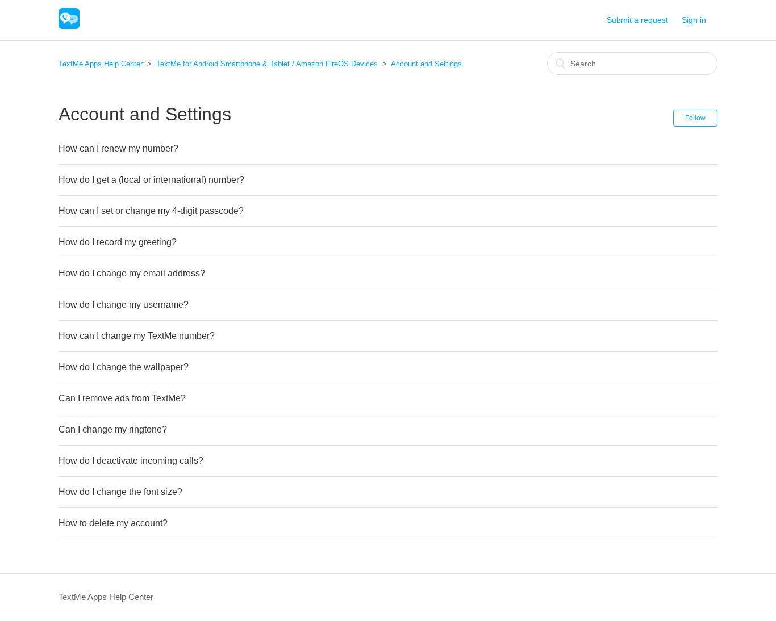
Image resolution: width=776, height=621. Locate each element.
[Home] (69, 26)
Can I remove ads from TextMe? (122, 398)
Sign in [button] (694, 19)
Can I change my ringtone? (113, 429)
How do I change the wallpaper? (124, 367)
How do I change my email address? (132, 273)
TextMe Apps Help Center (101, 64)
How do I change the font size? (120, 492)
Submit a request (637, 19)
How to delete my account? (113, 523)
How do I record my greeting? (118, 242)
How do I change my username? (124, 304)
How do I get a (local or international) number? (151, 179)
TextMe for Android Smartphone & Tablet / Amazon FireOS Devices (267, 64)
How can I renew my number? (118, 148)
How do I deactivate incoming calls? (131, 460)
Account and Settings (426, 64)
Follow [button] (695, 118)
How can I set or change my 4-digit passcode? (151, 211)
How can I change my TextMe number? (137, 336)
